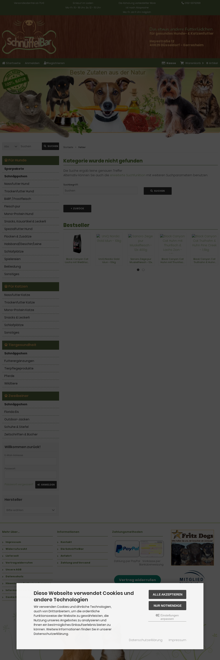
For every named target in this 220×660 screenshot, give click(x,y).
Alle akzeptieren (167, 594)
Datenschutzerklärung (145, 640)
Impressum (177, 640)
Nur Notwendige (168, 605)
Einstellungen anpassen (169, 617)
